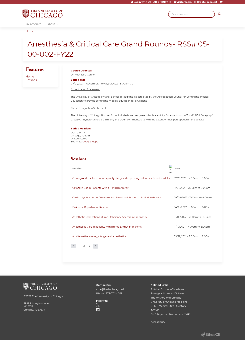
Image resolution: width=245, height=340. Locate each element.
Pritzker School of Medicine (167, 289)
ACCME (155, 310)
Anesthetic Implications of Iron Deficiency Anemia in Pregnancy (109, 217)
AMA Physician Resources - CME (170, 314)
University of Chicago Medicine (169, 301)
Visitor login (184, 2)
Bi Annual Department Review (90, 207)
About (52, 24)
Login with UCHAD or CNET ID (153, 2)
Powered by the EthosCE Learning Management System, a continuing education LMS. (210, 334)
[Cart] (221, 3)
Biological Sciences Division (167, 293)
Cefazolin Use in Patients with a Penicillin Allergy (100, 187)
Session (77, 168)
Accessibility (158, 322)
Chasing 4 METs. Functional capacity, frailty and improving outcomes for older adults (121, 178)
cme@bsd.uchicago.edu (110, 289)
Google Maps (90, 141)
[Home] (42, 13)
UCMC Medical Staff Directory (168, 306)
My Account (33, 24)
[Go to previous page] (73, 246)
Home (30, 31)
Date (177, 168)
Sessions (31, 80)
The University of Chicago (47, 296)
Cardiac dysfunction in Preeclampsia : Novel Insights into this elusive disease (116, 197)
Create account (207, 2)
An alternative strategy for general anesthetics (99, 236)
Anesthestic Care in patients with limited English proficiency (107, 226)
